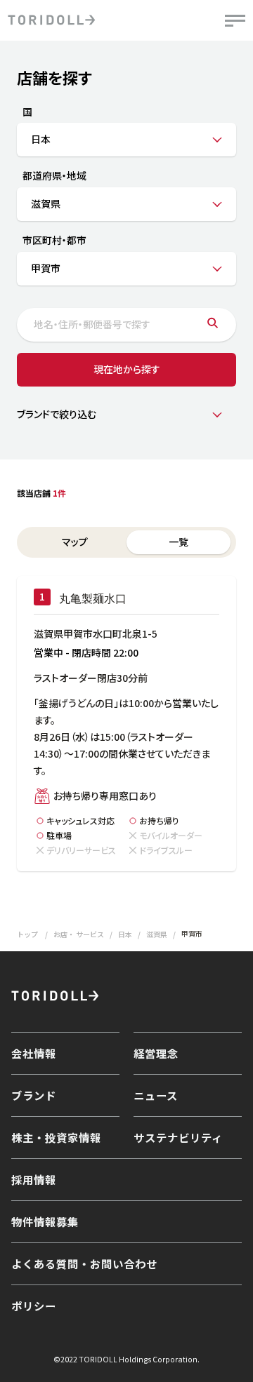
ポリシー (33, 1305)
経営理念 (156, 1053)
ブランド (33, 1095)
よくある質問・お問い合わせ (84, 1263)
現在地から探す (126, 369)
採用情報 (33, 1179)
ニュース (156, 1095)
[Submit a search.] (212, 325)
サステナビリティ (178, 1137)
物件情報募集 (45, 1221)
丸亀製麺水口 (92, 598)
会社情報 (33, 1053)
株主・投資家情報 (56, 1137)
